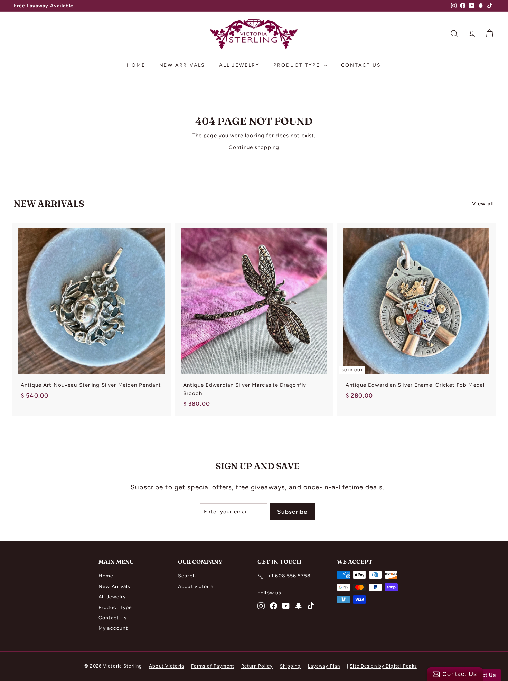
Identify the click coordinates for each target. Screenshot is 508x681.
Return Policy (257, 666)
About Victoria (166, 666)
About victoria (196, 586)
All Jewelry (239, 65)
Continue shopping (254, 147)
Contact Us (361, 65)
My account (113, 628)
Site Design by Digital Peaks (383, 666)
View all (483, 203)
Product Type (297, 65)
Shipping (290, 666)
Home (136, 65)
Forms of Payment (212, 666)
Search (187, 576)
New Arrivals (182, 65)
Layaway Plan (324, 666)
